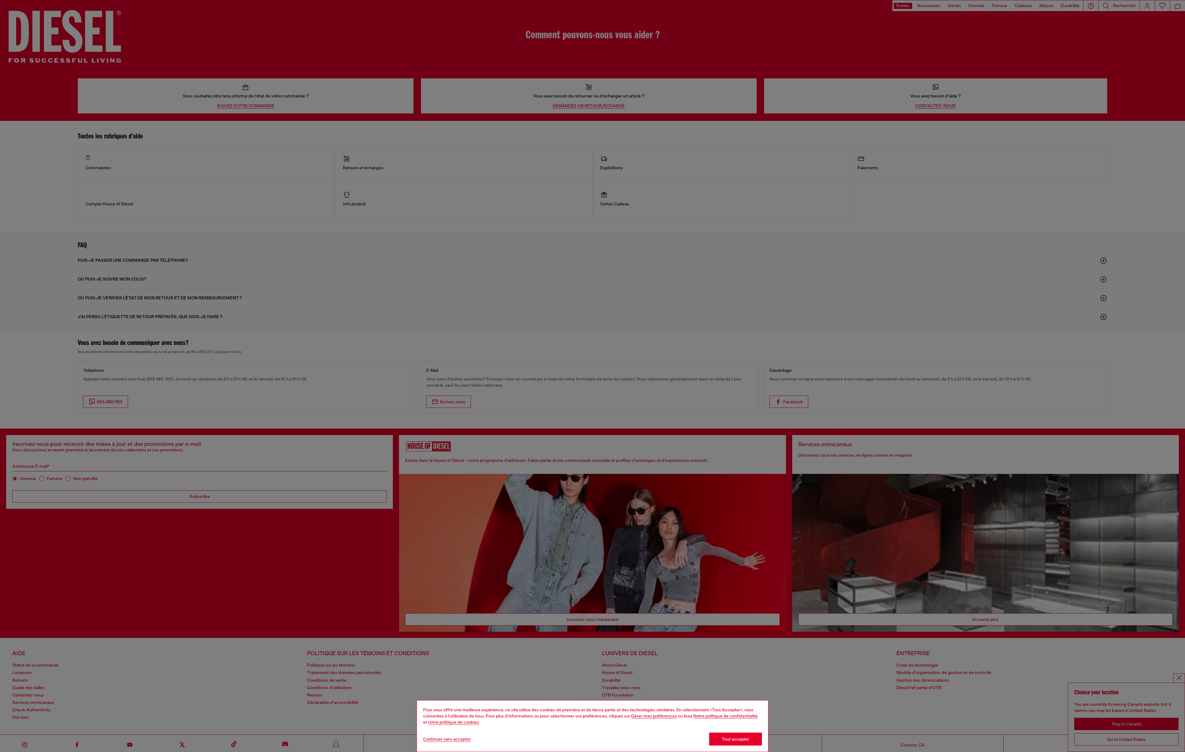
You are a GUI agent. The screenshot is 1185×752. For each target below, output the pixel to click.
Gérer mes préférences (654, 715)
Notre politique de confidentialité (725, 715)
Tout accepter (735, 739)
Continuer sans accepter (447, 739)
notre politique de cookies (453, 722)
